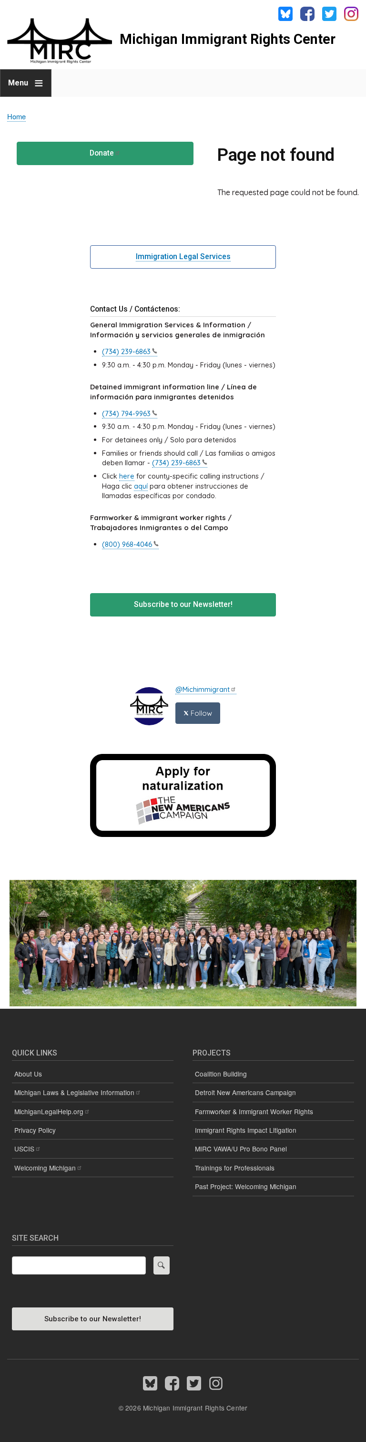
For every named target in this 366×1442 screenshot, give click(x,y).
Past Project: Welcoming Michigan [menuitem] (245, 1186)
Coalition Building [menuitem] (221, 1073)
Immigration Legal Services (183, 256)
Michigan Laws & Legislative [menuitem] (74, 1092)
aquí (141, 486)
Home (16, 116)
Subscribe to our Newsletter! (183, 604)
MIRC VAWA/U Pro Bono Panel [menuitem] (241, 1148)
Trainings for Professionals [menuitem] (234, 1167)
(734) (126, 351)
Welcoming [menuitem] (45, 1167)
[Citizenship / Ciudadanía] (183, 834)
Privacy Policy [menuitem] (35, 1130)
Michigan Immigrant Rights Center (228, 39)
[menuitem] (92, 1111)
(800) (127, 544)
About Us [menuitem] (28, 1073)
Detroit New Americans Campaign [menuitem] (245, 1092)
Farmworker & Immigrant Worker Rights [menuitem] (254, 1111)
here (126, 476)
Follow (200, 713)
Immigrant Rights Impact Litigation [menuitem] (245, 1130)
